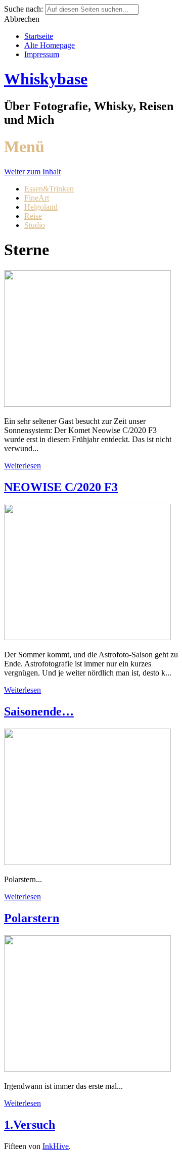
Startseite (38, 36)
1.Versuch (29, 1124)
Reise (33, 216)
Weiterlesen (22, 465)
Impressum (41, 54)
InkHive (55, 1146)
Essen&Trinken (49, 188)
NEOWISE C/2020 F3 (61, 487)
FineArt (36, 198)
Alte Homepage (49, 45)
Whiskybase (45, 79)
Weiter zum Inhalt (32, 171)
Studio (34, 225)
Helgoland (41, 207)
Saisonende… (39, 711)
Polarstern (31, 918)
